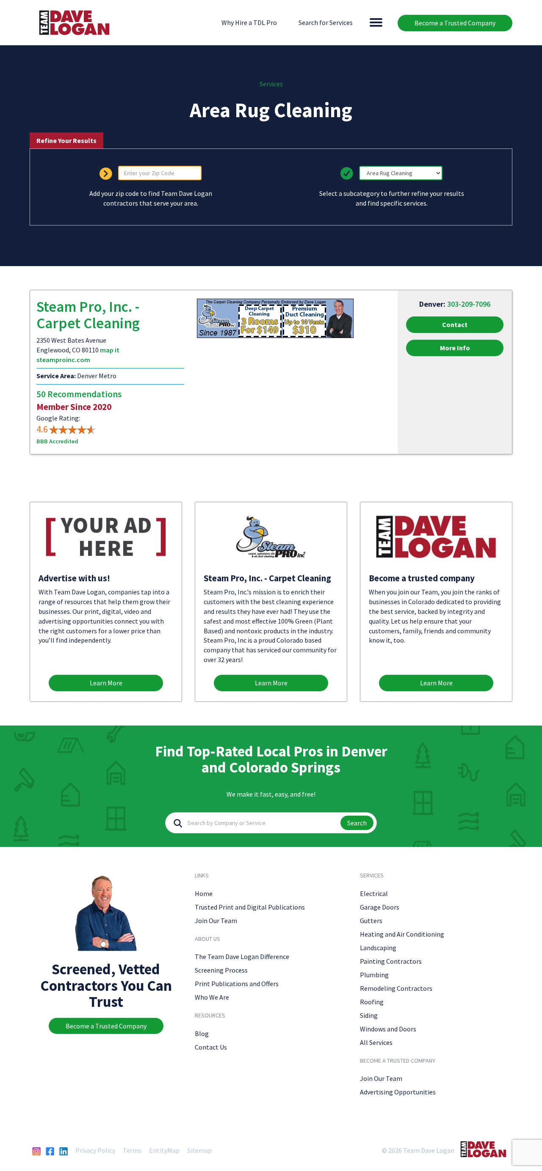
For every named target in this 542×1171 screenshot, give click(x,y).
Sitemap (199, 1150)
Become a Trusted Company (455, 23)
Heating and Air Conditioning (402, 934)
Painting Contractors (391, 961)
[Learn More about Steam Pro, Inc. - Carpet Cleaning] (275, 317)
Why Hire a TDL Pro (249, 22)
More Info (455, 348)
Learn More (106, 683)
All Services (376, 1042)
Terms (132, 1150)
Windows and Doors (388, 1029)
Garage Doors (379, 907)
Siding (369, 1015)
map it (109, 350)
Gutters (371, 920)
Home (204, 893)
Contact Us (211, 1047)
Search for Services (326, 22)
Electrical (374, 893)
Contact (454, 324)
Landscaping (378, 947)
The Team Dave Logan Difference (242, 956)
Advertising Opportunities (398, 1092)
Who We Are (212, 997)
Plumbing (374, 974)
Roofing (372, 1002)
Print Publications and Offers (237, 983)
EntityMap (164, 1150)
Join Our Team (216, 920)
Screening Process (221, 970)
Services (271, 84)
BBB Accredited (57, 441)
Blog (202, 1033)
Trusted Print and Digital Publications (250, 907)
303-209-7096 (468, 304)
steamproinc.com (63, 359)
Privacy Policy (95, 1150)
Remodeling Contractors (396, 988)
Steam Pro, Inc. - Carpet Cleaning (88, 315)
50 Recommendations (79, 394)
